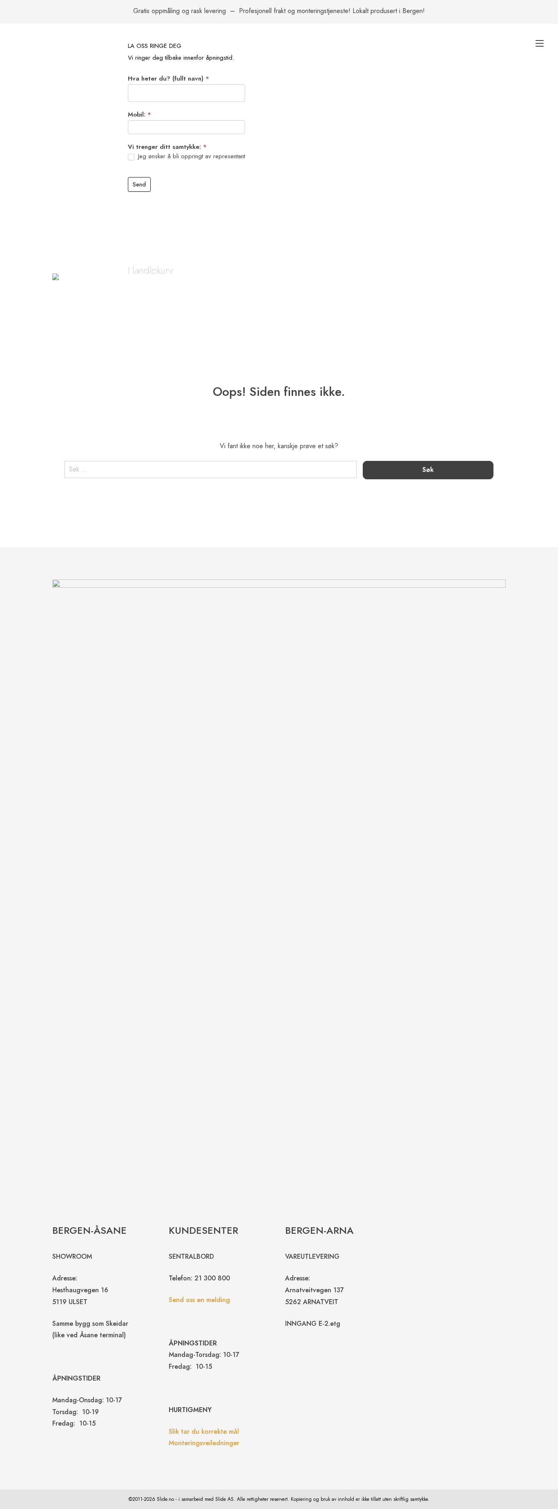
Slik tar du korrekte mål (204, 1431)
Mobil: (139, 114)
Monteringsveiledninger (204, 1443)
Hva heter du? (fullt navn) (168, 78)
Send (139, 184)
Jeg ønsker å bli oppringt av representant (190, 157)
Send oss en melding (199, 1300)
